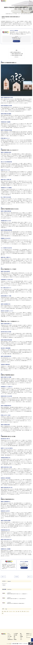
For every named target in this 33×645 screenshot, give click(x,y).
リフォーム (27, 611)
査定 (18, 611)
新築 (22, 611)
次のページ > (29, 576)
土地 (16, 611)
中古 (20, 611)
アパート (14, 611)
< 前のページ (3, 576)
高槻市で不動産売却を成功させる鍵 (17, 53)
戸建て (7, 611)
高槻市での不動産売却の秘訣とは (15, 52)
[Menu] (32, 1)
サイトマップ (28, 637)
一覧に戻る (16, 576)
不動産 (5, 611)
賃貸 (2, 613)
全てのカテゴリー (4, 583)
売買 (24, 611)
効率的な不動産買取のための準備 (17, 55)
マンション (10, 611)
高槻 (2, 611)
